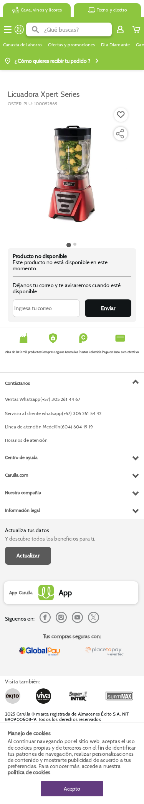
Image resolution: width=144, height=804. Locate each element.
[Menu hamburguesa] (7, 29)
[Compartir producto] (120, 134)
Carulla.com (16, 475)
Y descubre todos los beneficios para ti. (50, 539)
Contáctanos (17, 383)
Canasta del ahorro (22, 44)
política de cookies (29, 772)
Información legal (22, 510)
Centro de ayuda (21, 457)
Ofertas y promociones (71, 44)
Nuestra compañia (23, 492)
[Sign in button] (120, 29)
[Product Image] (71, 173)
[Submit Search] (35, 29)
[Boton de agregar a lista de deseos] (121, 115)
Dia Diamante (115, 44)
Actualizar (28, 555)
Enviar (108, 308)
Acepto (72, 788)
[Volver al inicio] (19, 29)
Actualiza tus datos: (27, 530)
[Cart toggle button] (136, 29)
